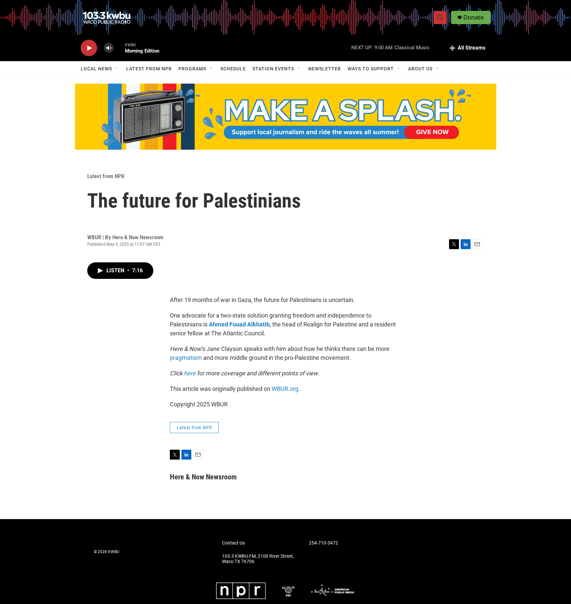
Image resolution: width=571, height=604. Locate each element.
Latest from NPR (149, 68)
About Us (420, 68)
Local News (96, 68)
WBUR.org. (286, 388)
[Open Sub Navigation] (117, 68)
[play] (89, 48)
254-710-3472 (323, 543)
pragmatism (186, 357)
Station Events (273, 68)
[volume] (108, 48)
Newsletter (324, 68)
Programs (192, 68)
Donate (473, 17)
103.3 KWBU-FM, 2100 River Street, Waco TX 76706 (258, 559)
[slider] (119, 47)
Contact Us (233, 543)
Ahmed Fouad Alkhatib (239, 324)
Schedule (233, 68)
